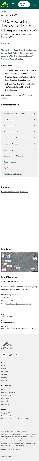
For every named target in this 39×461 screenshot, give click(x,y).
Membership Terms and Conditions (13, 419)
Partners (4, 378)
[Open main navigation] (35, 4)
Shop (7, 401)
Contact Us (5, 404)
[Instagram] (17, 354)
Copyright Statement (8, 413)
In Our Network (6, 398)
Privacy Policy (6, 449)
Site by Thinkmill (6, 456)
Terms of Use (16, 449)
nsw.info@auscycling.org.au (17, 290)
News (3, 365)
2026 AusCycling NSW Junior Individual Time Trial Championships (20, 87)
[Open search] (13, 4)
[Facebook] (3, 354)
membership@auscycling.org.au (18, 304)
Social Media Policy (7, 416)
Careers (4, 381)
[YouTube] (10, 354)
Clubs (3, 389)
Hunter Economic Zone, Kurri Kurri (14, 192)
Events (6, 11)
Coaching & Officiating (8, 392)
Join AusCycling (6, 395)
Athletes (4, 375)
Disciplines (5, 371)
